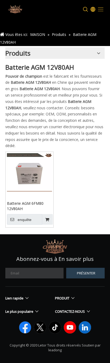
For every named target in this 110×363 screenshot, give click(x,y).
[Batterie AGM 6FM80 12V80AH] (29, 171)
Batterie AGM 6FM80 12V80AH (25, 206)
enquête (25, 220)
